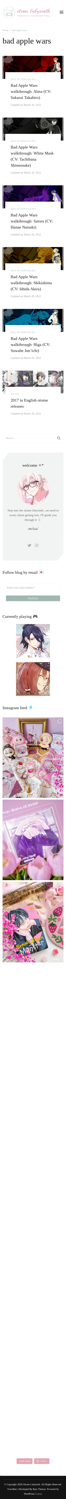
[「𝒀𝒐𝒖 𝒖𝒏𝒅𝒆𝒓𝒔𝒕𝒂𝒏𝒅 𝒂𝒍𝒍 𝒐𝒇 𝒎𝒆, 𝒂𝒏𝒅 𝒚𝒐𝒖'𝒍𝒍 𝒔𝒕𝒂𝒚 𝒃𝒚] (33, 757)
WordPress (29, 1494)
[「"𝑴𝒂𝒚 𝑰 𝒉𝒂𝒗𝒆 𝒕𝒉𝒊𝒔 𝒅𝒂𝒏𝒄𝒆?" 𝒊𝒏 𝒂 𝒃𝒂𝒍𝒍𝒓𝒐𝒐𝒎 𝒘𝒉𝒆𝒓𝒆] (33, 1086)
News (15, 394)
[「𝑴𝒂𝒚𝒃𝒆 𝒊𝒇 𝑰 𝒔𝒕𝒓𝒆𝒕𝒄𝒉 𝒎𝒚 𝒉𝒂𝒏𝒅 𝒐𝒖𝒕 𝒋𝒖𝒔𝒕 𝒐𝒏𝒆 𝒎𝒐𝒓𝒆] (33, 922)
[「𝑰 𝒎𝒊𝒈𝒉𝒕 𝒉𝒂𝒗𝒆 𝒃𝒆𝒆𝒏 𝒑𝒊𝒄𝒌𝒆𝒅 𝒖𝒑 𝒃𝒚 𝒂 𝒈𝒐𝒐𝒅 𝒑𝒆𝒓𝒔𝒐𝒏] (33, 840)
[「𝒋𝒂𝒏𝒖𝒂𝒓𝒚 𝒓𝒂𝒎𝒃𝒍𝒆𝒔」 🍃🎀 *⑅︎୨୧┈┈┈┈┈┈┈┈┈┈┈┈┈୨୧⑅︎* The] (33, 1415)
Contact (38, 1494)
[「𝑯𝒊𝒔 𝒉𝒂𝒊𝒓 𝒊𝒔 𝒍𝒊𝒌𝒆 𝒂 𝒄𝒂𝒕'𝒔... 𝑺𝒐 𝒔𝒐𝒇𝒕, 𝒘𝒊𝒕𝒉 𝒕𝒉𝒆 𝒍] (33, 1251)
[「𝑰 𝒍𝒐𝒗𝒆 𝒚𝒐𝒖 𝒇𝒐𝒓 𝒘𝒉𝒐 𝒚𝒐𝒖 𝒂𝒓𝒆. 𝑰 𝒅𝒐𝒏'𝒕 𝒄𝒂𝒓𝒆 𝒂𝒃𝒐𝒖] (33, 1004)
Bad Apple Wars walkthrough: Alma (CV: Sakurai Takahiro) (31, 91)
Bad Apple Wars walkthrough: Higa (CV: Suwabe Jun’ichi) (30, 344)
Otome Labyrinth (31, 1484)
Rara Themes (39, 1489)
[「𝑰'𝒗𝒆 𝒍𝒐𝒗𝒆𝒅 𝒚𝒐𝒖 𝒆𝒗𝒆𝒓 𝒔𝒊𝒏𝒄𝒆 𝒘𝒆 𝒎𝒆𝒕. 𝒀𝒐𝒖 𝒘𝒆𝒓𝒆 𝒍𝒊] (33, 1168)
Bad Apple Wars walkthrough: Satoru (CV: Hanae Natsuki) (32, 221)
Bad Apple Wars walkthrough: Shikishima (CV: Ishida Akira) (31, 283)
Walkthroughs (23, 79)
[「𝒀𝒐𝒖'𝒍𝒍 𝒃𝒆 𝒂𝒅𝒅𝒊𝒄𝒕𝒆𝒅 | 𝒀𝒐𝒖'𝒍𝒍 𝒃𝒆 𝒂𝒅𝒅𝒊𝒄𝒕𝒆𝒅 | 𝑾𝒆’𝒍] (33, 1333)
